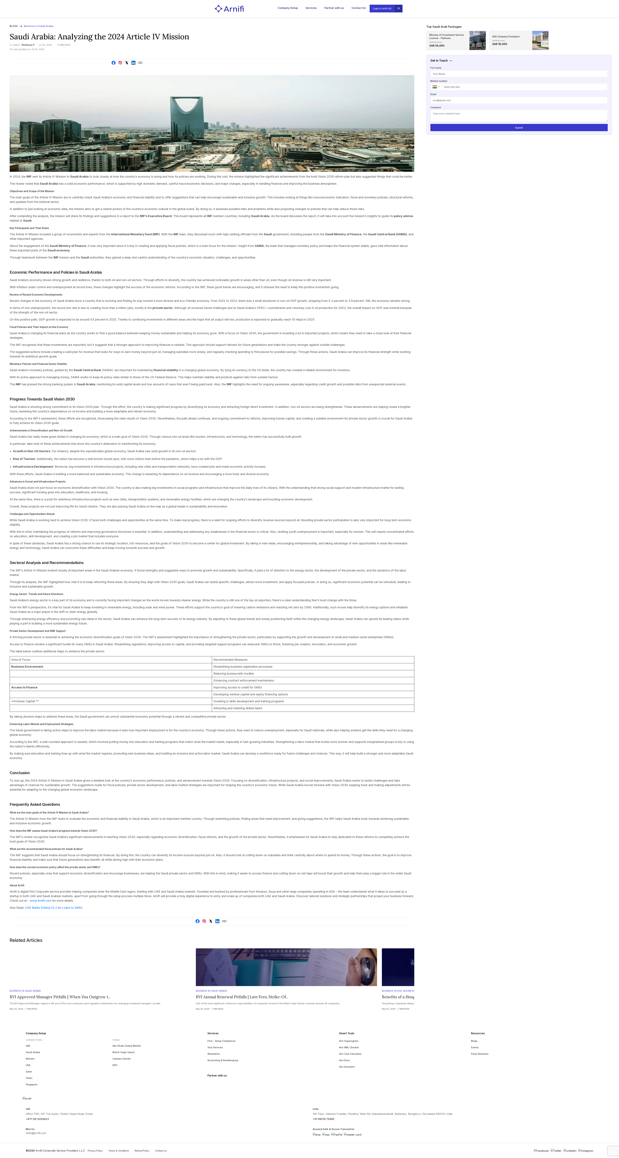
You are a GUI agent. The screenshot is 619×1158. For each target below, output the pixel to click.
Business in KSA (392, 990)
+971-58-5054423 (37, 1119)
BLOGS (14, 26)
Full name (435, 67)
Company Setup (288, 8)
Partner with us (334, 8)
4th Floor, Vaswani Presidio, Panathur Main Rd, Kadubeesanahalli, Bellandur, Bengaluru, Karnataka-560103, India (382, 1113)
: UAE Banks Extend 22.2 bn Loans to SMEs (52, 907)
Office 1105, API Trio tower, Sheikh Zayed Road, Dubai (59, 1113)
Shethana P (27, 45)
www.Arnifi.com (41, 900)
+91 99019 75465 (323, 1119)
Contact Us (359, 8)
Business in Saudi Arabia (39, 26)
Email (433, 94)
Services (311, 8)
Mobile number (438, 81)
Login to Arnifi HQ (382, 8)
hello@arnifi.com (36, 1133)
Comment (435, 107)
